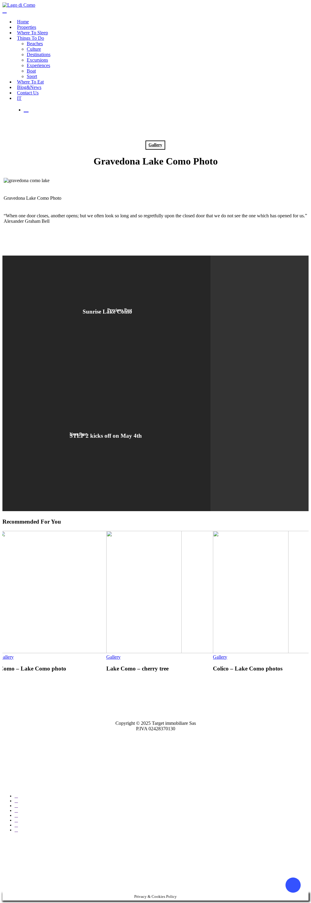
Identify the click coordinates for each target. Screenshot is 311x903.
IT (19, 98)
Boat (31, 70)
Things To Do (30, 38)
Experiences (38, 65)
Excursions (37, 60)
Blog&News (29, 87)
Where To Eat (30, 81)
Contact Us (28, 92)
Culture (34, 49)
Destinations (38, 54)
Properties (26, 27)
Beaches (35, 43)
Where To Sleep (32, 32)
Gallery (155, 145)
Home (23, 21)
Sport (32, 76)
